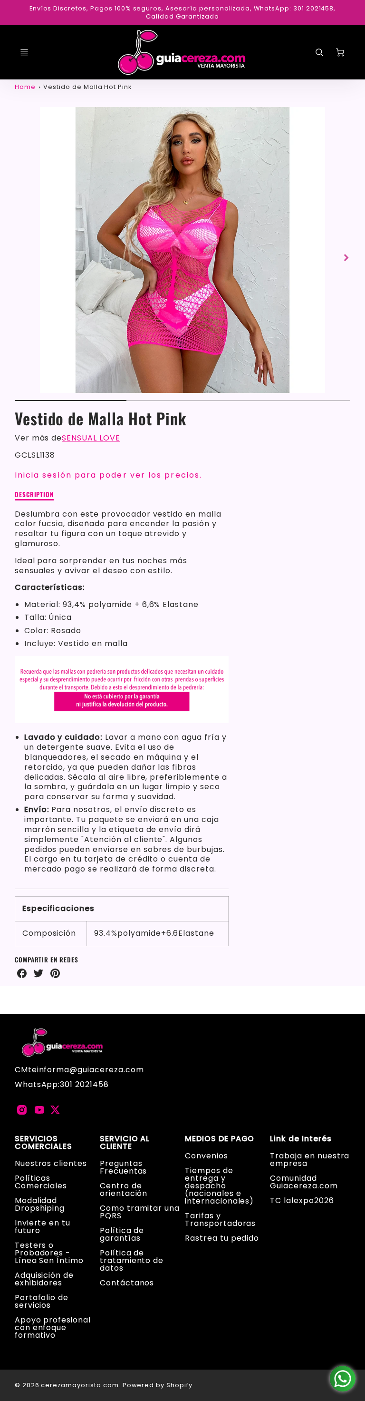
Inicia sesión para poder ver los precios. (108, 475)
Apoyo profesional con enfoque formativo (53, 1327)
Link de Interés (300, 1139)
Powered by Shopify (157, 1385)
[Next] (345, 257)
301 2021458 (84, 1084)
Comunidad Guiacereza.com (303, 1182)
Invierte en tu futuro (42, 1226)
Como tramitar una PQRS (140, 1212)
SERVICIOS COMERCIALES (44, 1142)
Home (25, 87)
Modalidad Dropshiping (40, 1204)
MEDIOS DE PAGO (219, 1139)
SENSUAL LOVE (91, 437)
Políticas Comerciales (41, 1182)
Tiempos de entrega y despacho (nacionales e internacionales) (219, 1185)
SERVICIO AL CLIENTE (125, 1142)
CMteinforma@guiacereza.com (79, 1069)
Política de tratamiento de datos (131, 1260)
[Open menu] (24, 52)
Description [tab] (34, 494)
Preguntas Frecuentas (123, 1167)
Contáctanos (127, 1282)
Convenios (206, 1155)
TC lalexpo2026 (302, 1200)
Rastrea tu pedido (222, 1238)
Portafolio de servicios (41, 1301)
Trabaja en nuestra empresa (309, 1159)
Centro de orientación (124, 1189)
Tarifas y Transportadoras (220, 1219)
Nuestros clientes (51, 1163)
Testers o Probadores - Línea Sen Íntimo (49, 1253)
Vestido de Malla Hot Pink (87, 87)
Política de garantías (122, 1234)
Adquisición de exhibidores (44, 1279)
